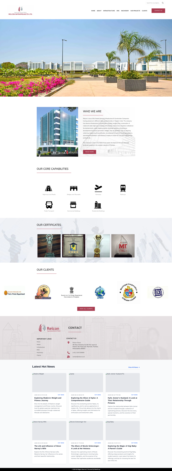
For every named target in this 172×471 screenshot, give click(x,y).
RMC (118, 11)
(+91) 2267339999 (78, 352)
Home (93, 11)
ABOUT (99, 11)
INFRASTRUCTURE (109, 11)
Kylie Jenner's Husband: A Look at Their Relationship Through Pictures (122, 400)
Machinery (40, 352)
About (38, 344)
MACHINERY (125, 11)
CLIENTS (144, 11)
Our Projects (135, 11)
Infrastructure (41, 347)
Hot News (61, 395)
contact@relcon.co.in (79, 357)
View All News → (134, 367)
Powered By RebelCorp (94, 469)
